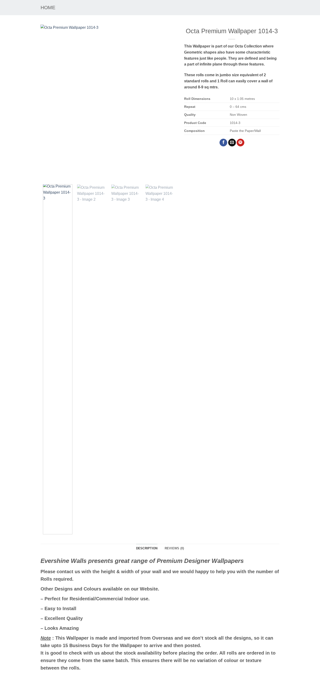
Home (48, 7)
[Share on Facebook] (223, 143)
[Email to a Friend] (232, 143)
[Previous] (49, 102)
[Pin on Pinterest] (240, 143)
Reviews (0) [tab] (174, 548)
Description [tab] (147, 548)
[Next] (168, 102)
